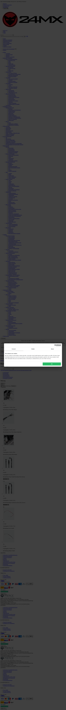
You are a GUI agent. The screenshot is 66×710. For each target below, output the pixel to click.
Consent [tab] (14, 349)
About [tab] (52, 349)
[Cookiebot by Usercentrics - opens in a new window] (55, 345)
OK (52, 364)
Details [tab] (33, 349)
